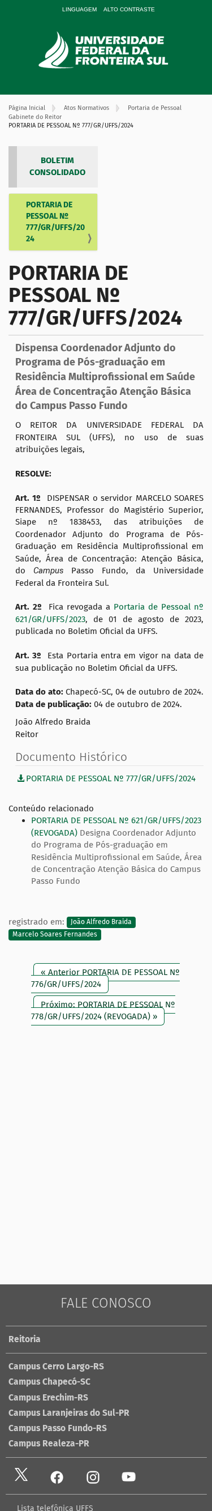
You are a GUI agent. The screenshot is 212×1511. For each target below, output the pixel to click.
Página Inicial (26, 108)
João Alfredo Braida (101, 922)
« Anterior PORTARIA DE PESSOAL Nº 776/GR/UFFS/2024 (105, 978)
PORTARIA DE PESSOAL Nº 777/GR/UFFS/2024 (55, 222)
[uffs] (119, 50)
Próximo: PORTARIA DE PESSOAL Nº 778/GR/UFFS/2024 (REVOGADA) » (103, 1010)
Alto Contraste (129, 9)
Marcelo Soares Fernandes (54, 934)
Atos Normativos (86, 108)
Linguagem (79, 9)
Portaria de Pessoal (154, 108)
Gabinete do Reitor (35, 117)
